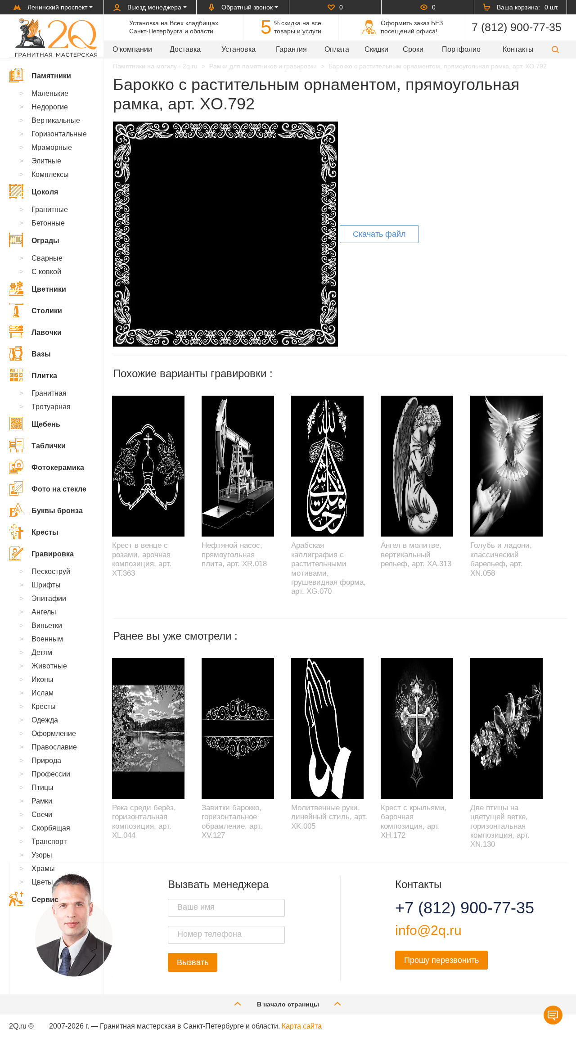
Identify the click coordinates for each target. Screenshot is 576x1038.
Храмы (43, 868)
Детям (42, 652)
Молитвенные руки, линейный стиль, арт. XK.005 (329, 816)
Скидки (376, 49)
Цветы (42, 882)
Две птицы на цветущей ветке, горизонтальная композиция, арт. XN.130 (500, 826)
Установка (238, 49)
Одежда (45, 720)
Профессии (51, 774)
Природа (46, 760)
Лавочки (47, 332)
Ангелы (44, 612)
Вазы (41, 354)
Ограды (45, 240)
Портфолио (461, 49)
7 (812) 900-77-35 (517, 27)
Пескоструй (51, 571)
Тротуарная (51, 407)
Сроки (413, 49)
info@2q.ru (428, 930)
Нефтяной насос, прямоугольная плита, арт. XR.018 (234, 554)
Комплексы (50, 174)
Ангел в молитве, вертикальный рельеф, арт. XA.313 (416, 554)
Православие (54, 747)
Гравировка (53, 554)
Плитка (44, 375)
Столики (47, 311)
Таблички (49, 446)
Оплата (336, 49)
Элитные (46, 161)
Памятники (51, 76)
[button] (555, 49)
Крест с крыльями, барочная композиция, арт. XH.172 (414, 821)
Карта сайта (302, 1026)
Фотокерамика (58, 467)
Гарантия (291, 49)
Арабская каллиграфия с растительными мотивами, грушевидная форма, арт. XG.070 (328, 568)
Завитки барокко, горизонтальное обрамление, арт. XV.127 (232, 821)
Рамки (42, 801)
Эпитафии (49, 598)
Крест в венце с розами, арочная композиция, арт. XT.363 (141, 559)
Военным (47, 639)
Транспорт (49, 841)
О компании (132, 49)
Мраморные (52, 147)
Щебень (46, 424)
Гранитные (50, 209)
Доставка (185, 49)
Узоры (42, 855)
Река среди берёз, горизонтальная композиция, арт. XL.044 (144, 821)
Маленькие (50, 93)
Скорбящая (51, 828)
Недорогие (50, 107)
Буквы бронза (57, 510)
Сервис (45, 899)
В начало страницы (288, 1004)
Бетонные (48, 223)
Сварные (47, 258)
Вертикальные (56, 120)
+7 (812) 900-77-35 (453, 908)
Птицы (43, 787)
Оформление (54, 733)
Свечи (42, 814)
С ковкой (46, 271)
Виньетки (47, 625)
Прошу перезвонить (441, 960)
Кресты (45, 532)
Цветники (49, 289)
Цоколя (45, 192)
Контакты (518, 49)
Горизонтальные (59, 134)
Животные (49, 666)
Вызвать (192, 962)
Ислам (43, 693)
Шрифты (46, 585)
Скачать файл (379, 234)
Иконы (43, 679)
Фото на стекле (59, 489)
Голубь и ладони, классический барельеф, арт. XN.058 (501, 559)
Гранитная (49, 393)
